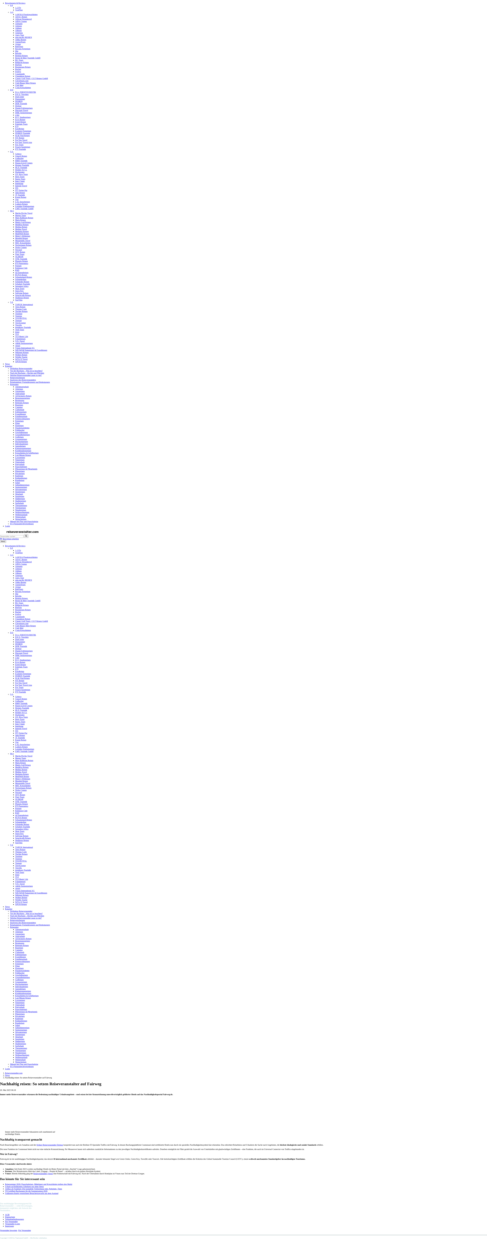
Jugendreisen (20, 446)
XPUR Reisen (21, 362)
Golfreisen (19, 437)
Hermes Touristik (22, 165)
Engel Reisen (20, 122)
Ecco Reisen (20, 119)
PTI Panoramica (21, 263)
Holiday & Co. (21, 170)
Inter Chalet (20, 181)
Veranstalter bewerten (8, 1230)
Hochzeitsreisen (21, 441)
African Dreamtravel (23, 19)
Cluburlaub (19, 410)
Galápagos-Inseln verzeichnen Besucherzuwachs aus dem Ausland (31, 1193)
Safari (17, 483)
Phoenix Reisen (21, 261)
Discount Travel (21, 110)
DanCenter (19, 97)
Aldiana (18, 28)
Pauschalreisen (21, 467)
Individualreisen (21, 444)
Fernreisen (19, 421)
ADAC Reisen (21, 17)
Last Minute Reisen (23, 455)
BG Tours (19, 60)
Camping (19, 407)
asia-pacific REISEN (23, 37)
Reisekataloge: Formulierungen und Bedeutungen (30, 382)
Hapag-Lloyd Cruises (23, 163)
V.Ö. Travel (20, 341)
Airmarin (18, 24)
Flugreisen (19, 426)
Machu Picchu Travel (23, 213)
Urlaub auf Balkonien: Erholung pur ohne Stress (24, 1186)
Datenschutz (10, 1217)
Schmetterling (20, 279)
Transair (18, 320)
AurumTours (20, 42)
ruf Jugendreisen (21, 272)
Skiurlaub (19, 494)
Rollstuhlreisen (21, 478)
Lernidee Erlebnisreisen (24, 206)
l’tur (17, 199)
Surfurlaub (19, 503)
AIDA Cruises (21, 21)
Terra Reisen (20, 307)
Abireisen (19, 389)
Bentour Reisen (21, 56)
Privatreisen (20, 473)
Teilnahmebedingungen (14, 1219)
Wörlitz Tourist (21, 357)
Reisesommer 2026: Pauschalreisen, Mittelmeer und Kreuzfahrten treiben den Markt (38, 1184)
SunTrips (18, 300)
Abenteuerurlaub (22, 387)
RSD (17, 270)
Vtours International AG (25, 348)
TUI (17, 334)
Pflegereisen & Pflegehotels (26, 469)
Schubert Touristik (22, 284)
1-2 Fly (18, 8)
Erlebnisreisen (21, 412)
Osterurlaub (20, 462)
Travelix (18, 325)
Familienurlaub (21, 416)
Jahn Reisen (20, 193)
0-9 (11, 5)
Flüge (17, 423)
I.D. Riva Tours (21, 174)
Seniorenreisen (21, 487)
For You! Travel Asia (23, 142)
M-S (12, 211)
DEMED (19, 101)
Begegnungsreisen (22, 398)
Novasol (18, 250)
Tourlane (18, 314)
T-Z (11, 302)
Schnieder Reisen (22, 282)
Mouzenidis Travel (22, 241)
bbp (16, 51)
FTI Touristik (20, 149)
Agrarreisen (20, 391)
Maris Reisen (20, 220)
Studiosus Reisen (22, 298)
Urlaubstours (20, 339)
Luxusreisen (20, 457)
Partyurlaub (19, 464)
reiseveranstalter (20, 1198)
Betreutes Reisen (22, 403)
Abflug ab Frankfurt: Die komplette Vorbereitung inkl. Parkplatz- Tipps (33, 1189)
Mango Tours (20, 215)
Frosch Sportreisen (22, 147)
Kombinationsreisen (23, 451)
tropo (17, 332)
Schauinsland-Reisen (23, 277)
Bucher (18, 69)
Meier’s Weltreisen (22, 236)
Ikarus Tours (20, 179)
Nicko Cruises (21, 247)
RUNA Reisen (21, 275)
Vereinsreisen (20, 508)
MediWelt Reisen (22, 234)
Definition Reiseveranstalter (21, 368)
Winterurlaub (20, 517)
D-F (11, 90)
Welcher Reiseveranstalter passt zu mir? (26, 375)
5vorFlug (19, 10)
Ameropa (19, 33)
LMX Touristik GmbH (24, 209)
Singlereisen (20, 492)
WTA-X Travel (21, 359)
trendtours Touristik (23, 327)
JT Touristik (20, 195)
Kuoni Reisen (20, 197)
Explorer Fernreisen (23, 131)
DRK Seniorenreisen (23, 113)
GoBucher (19, 158)
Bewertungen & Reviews (15, 3)
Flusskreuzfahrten (22, 428)
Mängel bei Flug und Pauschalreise (24, 521)
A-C (12, 12)
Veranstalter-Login (12, 1224)
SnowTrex (19, 291)
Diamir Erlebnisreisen (24, 108)
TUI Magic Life (21, 336)
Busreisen (19, 405)
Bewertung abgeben (11, 539)
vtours (17, 346)
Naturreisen (19, 460)
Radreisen (19, 476)
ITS (16, 188)
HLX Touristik (21, 167)
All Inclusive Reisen (23, 396)
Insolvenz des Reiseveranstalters (23, 380)
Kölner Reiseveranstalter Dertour (50, 1145)
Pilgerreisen (20, 471)
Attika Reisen (20, 40)
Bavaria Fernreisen (22, 49)
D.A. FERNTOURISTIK (25, 92)
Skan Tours (19, 288)
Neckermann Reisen (23, 245)
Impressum (9, 1226)
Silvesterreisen (21, 489)
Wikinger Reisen (22, 352)
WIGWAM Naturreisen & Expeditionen (31, 350)
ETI (16, 126)
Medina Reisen (21, 227)
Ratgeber (8, 366)
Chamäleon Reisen (22, 76)
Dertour (18, 106)
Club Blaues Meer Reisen (25, 83)
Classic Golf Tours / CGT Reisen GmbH (31, 78)
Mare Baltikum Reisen (24, 218)
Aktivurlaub (20, 394)
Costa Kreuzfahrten (23, 88)
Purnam (18, 266)
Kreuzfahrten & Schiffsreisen (27, 453)
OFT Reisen (20, 252)
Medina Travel (21, 229)
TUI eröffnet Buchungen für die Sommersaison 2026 (26, 1191)
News (7, 364)
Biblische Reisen (22, 62)
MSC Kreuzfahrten (23, 243)
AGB (7, 1215)
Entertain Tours (21, 124)
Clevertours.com (21, 81)
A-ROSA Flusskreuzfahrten (26, 14)
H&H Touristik (21, 161)
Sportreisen (19, 496)
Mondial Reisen (21, 238)
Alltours (18, 30)
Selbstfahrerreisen (22, 485)
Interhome (19, 183)
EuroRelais (19, 129)
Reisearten (14, 384)
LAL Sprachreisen (22, 202)
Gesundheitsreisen (22, 435)
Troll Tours (19, 330)
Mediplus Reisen (22, 231)
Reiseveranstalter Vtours (43, 1174)
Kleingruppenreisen (23, 448)
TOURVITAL (21, 318)
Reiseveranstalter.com (13, 1073)
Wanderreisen (20, 510)
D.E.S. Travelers (22, 94)
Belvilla (18, 53)
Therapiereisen (21, 505)
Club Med (19, 85)
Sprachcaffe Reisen (23, 295)
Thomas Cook (21, 309)
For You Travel (21, 140)
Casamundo (20, 74)
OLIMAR (19, 257)
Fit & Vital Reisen (22, 135)
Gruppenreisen (21, 439)
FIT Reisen (19, 138)
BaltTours (19, 46)
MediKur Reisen (22, 225)
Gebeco (18, 154)
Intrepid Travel (21, 186)
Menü (3, 541)
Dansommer (20, 99)
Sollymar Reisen (21, 293)
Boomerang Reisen (23, 67)
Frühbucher (19, 430)
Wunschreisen (20, 519)
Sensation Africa (21, 286)
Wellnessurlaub (21, 515)
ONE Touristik (21, 259)
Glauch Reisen (21, 156)
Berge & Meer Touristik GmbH (27, 58)
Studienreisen (20, 501)
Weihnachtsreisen (22, 512)
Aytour (18, 44)
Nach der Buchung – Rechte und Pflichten (27, 373)
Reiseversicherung (17, 378)
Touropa (18, 316)
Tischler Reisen (21, 311)
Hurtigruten (19, 172)
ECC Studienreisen (23, 117)
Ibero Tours (19, 177)
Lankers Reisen (21, 204)
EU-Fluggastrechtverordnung (22, 524)
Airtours (18, 26)
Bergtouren (19, 400)
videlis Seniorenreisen (24, 343)
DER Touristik (21, 104)
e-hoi (17, 115)
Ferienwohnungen (22, 419)
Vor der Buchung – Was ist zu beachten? (26, 371)
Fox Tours (19, 145)
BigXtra (18, 65)
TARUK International (24, 304)
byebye (18, 72)
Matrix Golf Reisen (23, 222)
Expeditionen (20, 414)
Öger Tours (19, 254)
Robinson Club (21, 268)
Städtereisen (20, 499)
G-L (12, 151)
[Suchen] (26, 536)
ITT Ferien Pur (21, 190)
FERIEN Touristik (22, 133)
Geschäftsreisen (21, 432)
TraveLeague (20, 323)
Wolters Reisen (21, 355)
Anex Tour (19, 35)
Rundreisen (19, 480)
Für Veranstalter (11, 1221)
